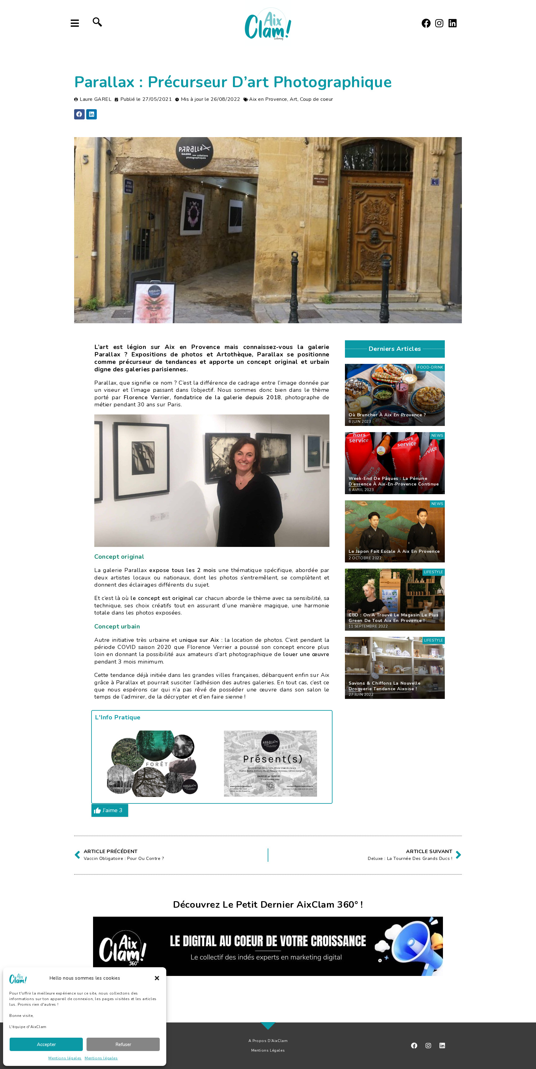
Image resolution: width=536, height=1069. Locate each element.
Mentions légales (65, 1058)
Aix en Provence (268, 99)
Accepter (46, 1044)
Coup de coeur (316, 99)
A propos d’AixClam (268, 1040)
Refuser (123, 1044)
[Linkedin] (452, 23)
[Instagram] (439, 23)
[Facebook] (426, 23)
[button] (157, 978)
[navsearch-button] (97, 23)
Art (293, 99)
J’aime (113, 810)
